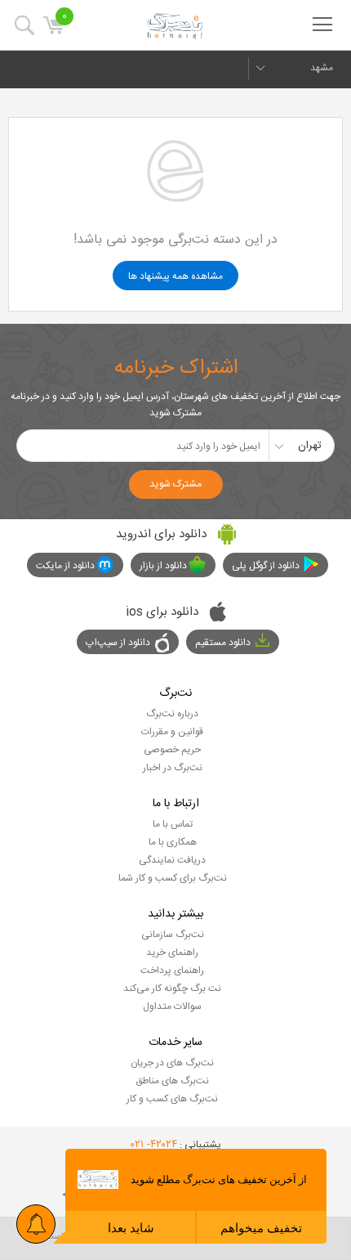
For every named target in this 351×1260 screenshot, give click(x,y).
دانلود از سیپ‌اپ (118, 642)
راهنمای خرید (172, 952)
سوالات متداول (172, 1006)
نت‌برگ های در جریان (172, 1063)
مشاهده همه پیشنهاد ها (175, 276)
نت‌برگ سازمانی (172, 934)
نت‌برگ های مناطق (172, 1081)
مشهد (321, 68)
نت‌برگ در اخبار (172, 768)
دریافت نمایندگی (172, 860)
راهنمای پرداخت (172, 970)
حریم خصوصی (172, 750)
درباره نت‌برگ (172, 714)
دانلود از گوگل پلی (266, 566)
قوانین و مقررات (172, 732)
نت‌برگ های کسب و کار (172, 1099)
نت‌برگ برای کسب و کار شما (172, 878)
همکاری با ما (173, 842)
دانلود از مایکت (65, 566)
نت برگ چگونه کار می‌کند (172, 988)
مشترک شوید (175, 484)
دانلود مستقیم (223, 642)
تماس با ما (173, 824)
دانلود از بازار (163, 566)
